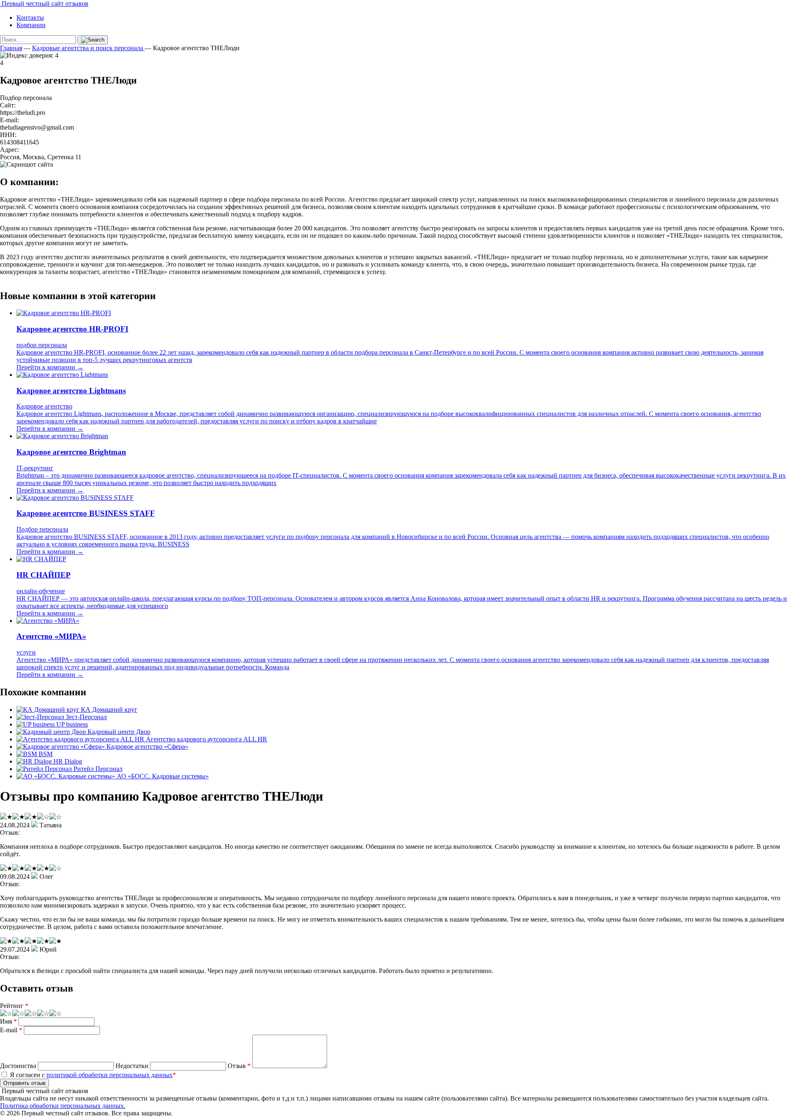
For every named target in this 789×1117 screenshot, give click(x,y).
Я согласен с (92, 1074)
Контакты (30, 17)
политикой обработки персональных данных (109, 1074)
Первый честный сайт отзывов (44, 3)
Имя (8, 1021)
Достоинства (18, 1065)
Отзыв (239, 1065)
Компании (31, 24)
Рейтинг (14, 1005)
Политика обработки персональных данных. (62, 1105)
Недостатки (131, 1065)
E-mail (11, 1029)
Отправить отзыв (24, 1083)
